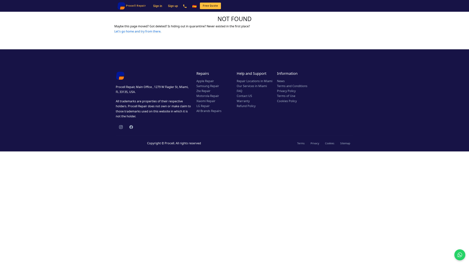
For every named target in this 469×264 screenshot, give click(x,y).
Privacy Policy (286, 91)
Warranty (243, 101)
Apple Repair (205, 81)
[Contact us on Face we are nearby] (131, 127)
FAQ (239, 91)
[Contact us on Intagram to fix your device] (121, 127)
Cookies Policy (287, 101)
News (281, 81)
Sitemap (345, 143)
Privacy (315, 143)
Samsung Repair (207, 86)
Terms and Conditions (292, 86)
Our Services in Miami (252, 86)
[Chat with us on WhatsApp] (459, 254)
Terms (301, 143)
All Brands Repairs (208, 111)
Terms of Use (286, 96)
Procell (169, 143)
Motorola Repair (207, 96)
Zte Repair (203, 91)
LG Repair (203, 106)
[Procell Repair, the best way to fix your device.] (120, 75)
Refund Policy (246, 106)
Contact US (244, 96)
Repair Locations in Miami (254, 81)
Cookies (329, 143)
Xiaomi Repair (205, 101)
